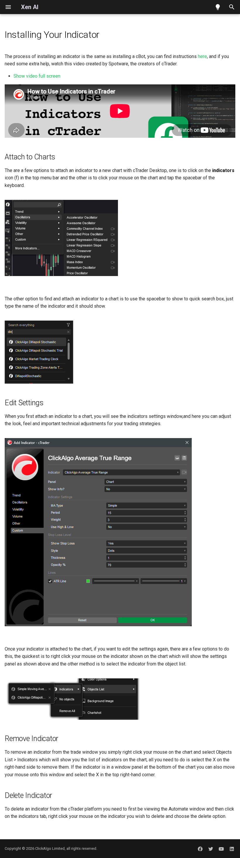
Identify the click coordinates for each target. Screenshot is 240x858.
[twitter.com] (210, 848)
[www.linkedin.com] (231, 848)
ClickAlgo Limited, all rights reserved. (66, 848)
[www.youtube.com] (221, 848)
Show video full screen (36, 76)
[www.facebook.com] (200, 848)
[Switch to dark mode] (218, 7)
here (202, 56)
